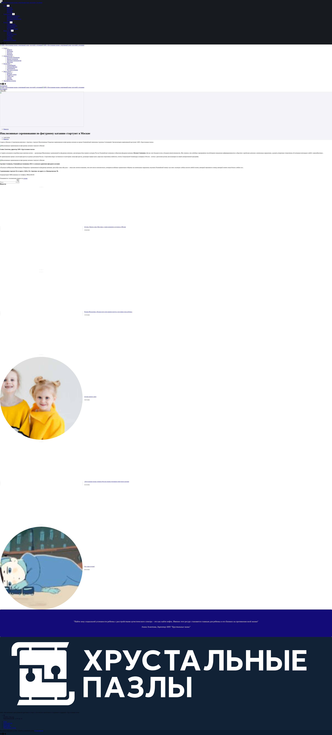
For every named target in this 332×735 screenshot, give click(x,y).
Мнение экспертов (12, 59)
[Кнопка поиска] (17, 181)
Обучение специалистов (14, 60)
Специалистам (7, 56)
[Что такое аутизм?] (41, 609)
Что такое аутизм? (89, 566)
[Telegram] (5, 84)
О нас (5, 48)
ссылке (25, 178)
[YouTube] (3, 84)
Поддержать (3, 86)
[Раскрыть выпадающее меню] (8, 48)
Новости (9, 73)
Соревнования (11, 65)
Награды (9, 53)
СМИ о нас (10, 76)
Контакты (10, 54)
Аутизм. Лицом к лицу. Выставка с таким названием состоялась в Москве (105, 227)
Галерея (9, 77)
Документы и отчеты (9, 81)
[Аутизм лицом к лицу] (41, 439)
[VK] (1, 84)
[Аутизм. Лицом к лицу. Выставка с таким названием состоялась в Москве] (41, 269)
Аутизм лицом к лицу (90, 396)
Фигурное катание (12, 70)
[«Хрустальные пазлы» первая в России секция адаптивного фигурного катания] (41, 524)
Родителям (6, 63)
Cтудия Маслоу (38, 730)
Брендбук (9, 79)
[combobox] (8, 182)
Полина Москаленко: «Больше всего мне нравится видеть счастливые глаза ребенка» (108, 311)
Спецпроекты (11, 68)
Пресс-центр (7, 71)
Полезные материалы (13, 57)
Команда (9, 49)
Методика (10, 62)
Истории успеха (11, 74)
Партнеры (10, 51)
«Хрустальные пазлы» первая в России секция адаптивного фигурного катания (106, 481)
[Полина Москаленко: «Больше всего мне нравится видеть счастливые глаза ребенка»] (41, 354)
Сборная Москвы (12, 67)
